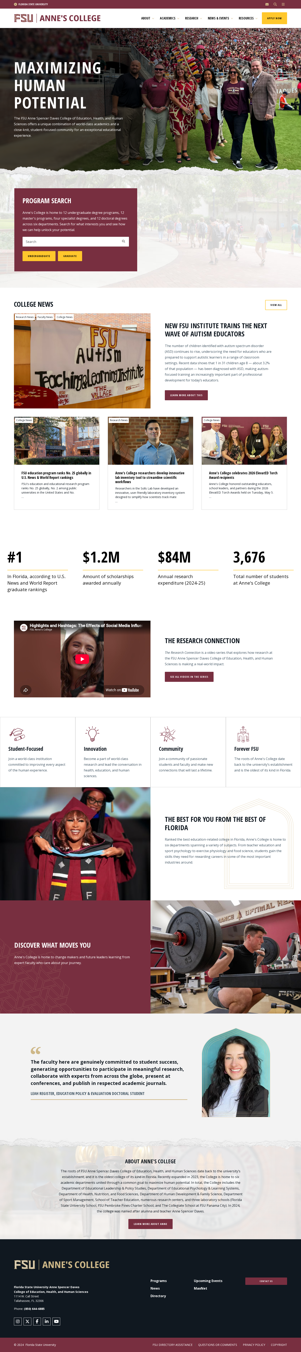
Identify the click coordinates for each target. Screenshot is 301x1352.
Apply (123, 241)
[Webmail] (267, 4)
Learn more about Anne (150, 1224)
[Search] (275, 4)
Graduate (70, 256)
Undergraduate (39, 256)
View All (276, 305)
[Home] (59, 18)
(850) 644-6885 (34, 1309)
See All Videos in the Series (189, 677)
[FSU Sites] (283, 4)
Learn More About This (186, 395)
